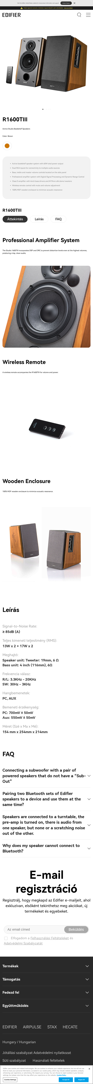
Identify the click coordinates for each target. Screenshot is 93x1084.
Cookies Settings (10, 1080)
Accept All (65, 1080)
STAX (52, 1027)
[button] (42, 109)
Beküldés (76, 929)
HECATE (70, 1027)
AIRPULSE (32, 1027)
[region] (46, 1074)
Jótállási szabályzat (17, 1053)
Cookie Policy (61, 1075)
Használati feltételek (49, 1060)
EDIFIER (9, 1027)
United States (66, 3)
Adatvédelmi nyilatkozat (52, 1053)
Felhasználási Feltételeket (50, 938)
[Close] (89, 1068)
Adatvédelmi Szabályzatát (23, 943)
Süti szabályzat (14, 1060)
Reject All (81, 1080)
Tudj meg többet (68, 8)
